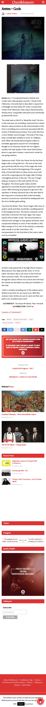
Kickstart (29, 682)
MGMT (18, 322)
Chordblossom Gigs (26, 680)
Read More (29, 704)
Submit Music (26, 685)
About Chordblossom (11, 680)
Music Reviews (8, 410)
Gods (31, 319)
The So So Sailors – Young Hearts (14, 445)
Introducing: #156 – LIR (20, 471)
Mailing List (38, 682)
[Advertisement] (23, 503)
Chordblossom (23, 2)
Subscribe (7, 608)
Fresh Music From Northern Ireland (13, 682)
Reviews (17, 685)
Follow (24, 540)
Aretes (9, 319)
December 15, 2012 (27, 13)
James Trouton (12, 13)
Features (37, 680)
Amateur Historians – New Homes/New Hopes (19, 414)
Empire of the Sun (20, 319)
